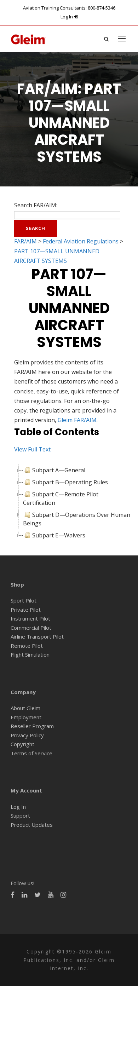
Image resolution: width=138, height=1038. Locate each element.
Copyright (22, 744)
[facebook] (13, 894)
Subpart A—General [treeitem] (58, 470)
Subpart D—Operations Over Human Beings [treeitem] (76, 519)
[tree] (69, 502)
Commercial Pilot (31, 627)
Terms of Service (31, 753)
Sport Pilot (23, 600)
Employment (26, 717)
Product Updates (32, 824)
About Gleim (25, 707)
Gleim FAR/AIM (77, 420)
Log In (67, 16)
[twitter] (37, 894)
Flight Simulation (30, 654)
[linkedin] (24, 894)
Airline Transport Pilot (37, 636)
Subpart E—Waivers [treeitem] (58, 535)
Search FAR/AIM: (35, 205)
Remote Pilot (27, 645)
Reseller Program (32, 726)
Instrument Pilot (30, 618)
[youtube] (50, 894)
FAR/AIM (25, 241)
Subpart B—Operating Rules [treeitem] (70, 482)
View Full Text (32, 449)
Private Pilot (26, 609)
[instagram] (63, 894)
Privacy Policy (27, 735)
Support (20, 815)
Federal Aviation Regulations (81, 241)
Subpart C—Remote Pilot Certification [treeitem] (60, 498)
